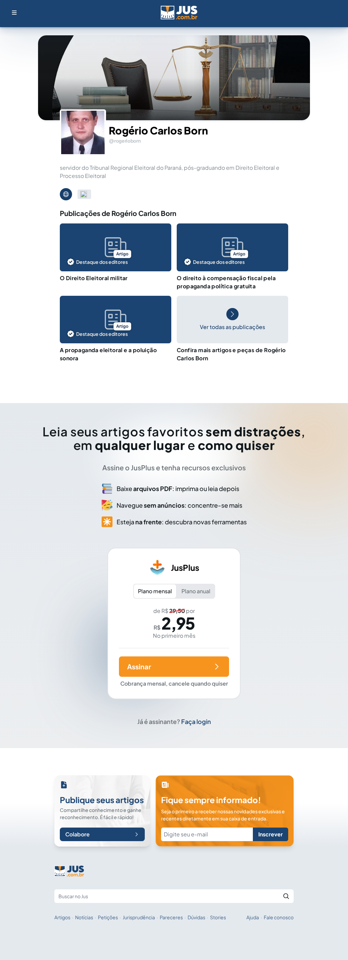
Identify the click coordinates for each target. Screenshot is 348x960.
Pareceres (171, 917)
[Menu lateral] (14, 12)
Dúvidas (196, 917)
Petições (108, 917)
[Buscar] (286, 896)
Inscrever (270, 834)
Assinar (139, 666)
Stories (218, 917)
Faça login (196, 721)
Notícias (84, 917)
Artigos (62, 917)
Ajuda (252, 917)
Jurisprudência (139, 917)
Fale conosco (279, 917)
